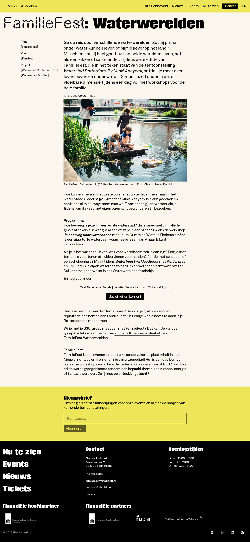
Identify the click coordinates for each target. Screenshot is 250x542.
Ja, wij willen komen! (125, 296)
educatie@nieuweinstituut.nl (137, 333)
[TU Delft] (143, 518)
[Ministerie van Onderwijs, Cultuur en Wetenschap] (21, 518)
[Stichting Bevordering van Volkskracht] (183, 518)
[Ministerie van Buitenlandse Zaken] (104, 518)
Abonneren (74, 428)
